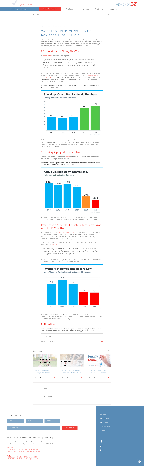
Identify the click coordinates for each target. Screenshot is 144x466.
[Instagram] (101, 445)
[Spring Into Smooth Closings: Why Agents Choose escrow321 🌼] (45, 360)
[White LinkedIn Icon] (101, 449)
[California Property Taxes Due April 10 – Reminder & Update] (99, 360)
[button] (19, 9)
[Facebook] (101, 441)
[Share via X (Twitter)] (46, 336)
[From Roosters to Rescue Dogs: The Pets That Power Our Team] (72, 360)
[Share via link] (54, 336)
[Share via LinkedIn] (50, 336)
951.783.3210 (10, 451)
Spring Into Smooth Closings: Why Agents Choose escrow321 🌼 (43, 372)
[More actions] (102, 26)
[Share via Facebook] (42, 336)
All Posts (36, 15)
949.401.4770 (10, 459)
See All (109, 351)
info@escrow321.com (33, 451)
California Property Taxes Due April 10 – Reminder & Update (98, 372)
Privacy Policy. (48, 438)
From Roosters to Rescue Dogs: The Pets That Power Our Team (71, 372)
